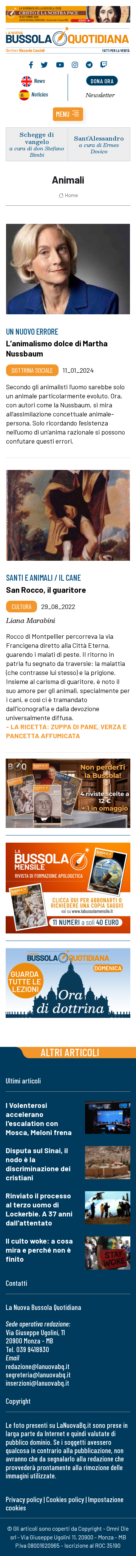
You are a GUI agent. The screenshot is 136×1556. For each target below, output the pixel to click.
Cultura (21, 606)
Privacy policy (24, 1499)
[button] (68, 114)
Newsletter (100, 94)
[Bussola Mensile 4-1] (68, 793)
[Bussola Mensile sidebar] (68, 888)
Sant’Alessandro (99, 138)
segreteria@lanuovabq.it (38, 1374)
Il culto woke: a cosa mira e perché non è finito (39, 1249)
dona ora (102, 80)
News (39, 80)
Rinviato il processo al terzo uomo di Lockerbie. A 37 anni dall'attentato (39, 1209)
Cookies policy (65, 1499)
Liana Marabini (30, 620)
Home (71, 195)
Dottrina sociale (32, 370)
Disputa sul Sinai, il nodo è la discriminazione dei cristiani (38, 1164)
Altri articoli (70, 1052)
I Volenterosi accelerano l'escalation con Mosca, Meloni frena (39, 1119)
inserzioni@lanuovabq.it (37, 1383)
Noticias (39, 94)
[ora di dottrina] (68, 983)
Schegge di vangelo (37, 138)
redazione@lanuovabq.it (38, 1366)
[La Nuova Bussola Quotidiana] (68, 39)
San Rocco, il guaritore (46, 589)
